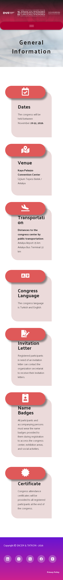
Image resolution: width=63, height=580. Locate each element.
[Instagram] (19, 559)
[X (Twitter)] (30, 559)
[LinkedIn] (7, 559)
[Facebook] (41, 559)
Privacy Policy (53, 572)
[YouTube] (52, 559)
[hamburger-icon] (31, 26)
